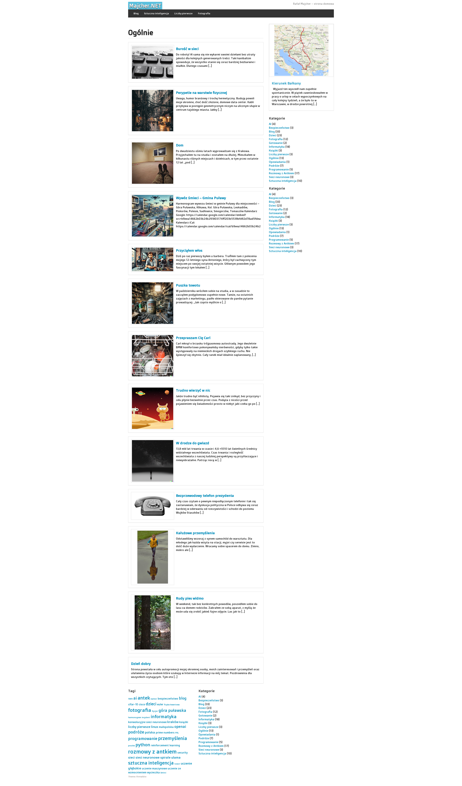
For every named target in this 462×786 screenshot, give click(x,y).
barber (154, 699)
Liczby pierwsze (183, 13)
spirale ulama (170, 757)
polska (150, 732)
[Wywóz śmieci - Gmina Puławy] (152, 215)
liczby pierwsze (139, 727)
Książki (273, 150)
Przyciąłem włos (189, 250)
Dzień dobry (141, 663)
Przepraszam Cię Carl (193, 338)
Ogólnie (274, 158)
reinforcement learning (165, 745)
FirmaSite (141, 776)
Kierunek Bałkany (286, 83)
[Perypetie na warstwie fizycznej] (152, 110)
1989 (130, 699)
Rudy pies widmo (190, 598)
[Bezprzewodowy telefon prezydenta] (152, 506)
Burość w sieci (187, 49)
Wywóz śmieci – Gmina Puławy (201, 198)
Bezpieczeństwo (279, 127)
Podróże (274, 165)
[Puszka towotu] (152, 303)
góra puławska (172, 710)
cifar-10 (133, 704)
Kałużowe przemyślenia (195, 533)
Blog (136, 13)
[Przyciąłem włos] (152, 259)
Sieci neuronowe (279, 177)
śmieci (163, 772)
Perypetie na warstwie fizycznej (201, 92)
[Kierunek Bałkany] (301, 50)
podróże (136, 732)
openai (180, 726)
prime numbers (165, 732)
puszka (131, 745)
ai (135, 698)
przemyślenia (172, 738)
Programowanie (279, 169)
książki (183, 722)
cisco (142, 704)
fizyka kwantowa (172, 704)
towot (177, 764)
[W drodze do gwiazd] (152, 460)
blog (182, 698)
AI (270, 124)
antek (144, 698)
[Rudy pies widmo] (152, 622)
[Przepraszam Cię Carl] (152, 355)
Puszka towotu (188, 285)
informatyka (163, 716)
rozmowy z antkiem (152, 751)
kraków (172, 722)
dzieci (151, 703)
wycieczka (153, 772)
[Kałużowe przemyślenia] (152, 557)
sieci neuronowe (148, 757)
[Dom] (152, 163)
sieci (131, 757)
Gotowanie (276, 143)
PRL (177, 732)
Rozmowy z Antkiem (281, 173)
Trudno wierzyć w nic (193, 390)
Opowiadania (277, 162)
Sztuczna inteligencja (156, 13)
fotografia (139, 710)
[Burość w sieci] (152, 62)
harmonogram (134, 717)
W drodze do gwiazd (192, 443)
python (143, 744)
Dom (179, 145)
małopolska (166, 727)
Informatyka (277, 146)
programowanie (142, 738)
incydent (146, 717)
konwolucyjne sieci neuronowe (147, 722)
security (182, 752)
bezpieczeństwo (168, 698)
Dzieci (272, 135)
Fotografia (204, 13)
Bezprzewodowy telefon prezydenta (205, 495)
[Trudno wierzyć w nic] (152, 408)
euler (160, 704)
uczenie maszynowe (154, 768)
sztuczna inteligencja (151, 763)
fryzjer (155, 711)
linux (154, 727)
